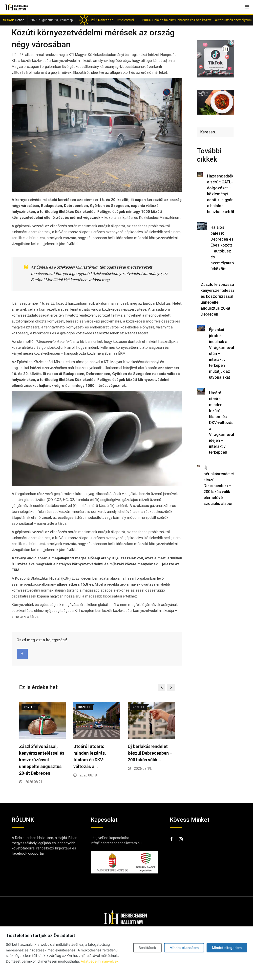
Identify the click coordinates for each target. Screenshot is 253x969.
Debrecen (102, 20)
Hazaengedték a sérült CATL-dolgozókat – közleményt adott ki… (151, 753)
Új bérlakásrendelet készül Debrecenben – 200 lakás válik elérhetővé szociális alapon (219, 486)
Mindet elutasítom (184, 947)
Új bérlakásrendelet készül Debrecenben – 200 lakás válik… (95, 753)
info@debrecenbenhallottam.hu (116, 843)
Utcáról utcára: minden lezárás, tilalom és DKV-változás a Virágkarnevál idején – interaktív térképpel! (221, 423)
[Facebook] (22, 654)
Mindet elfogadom (227, 947)
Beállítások (147, 947)
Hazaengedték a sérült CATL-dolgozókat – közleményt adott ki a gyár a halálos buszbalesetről (220, 194)
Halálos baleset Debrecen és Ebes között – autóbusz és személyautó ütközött (186, 20)
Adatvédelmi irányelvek (100, 961)
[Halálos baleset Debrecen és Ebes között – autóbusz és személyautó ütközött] (202, 226)
